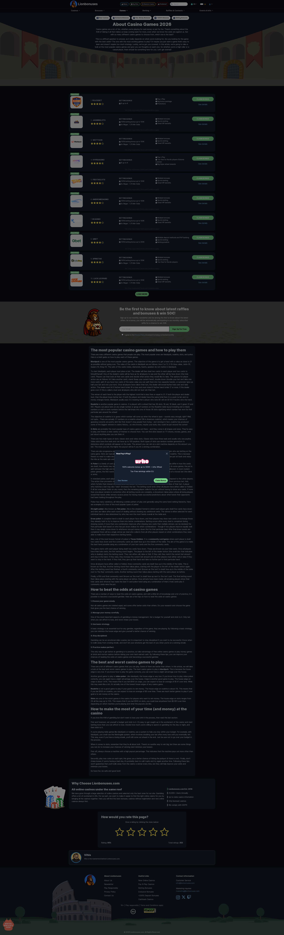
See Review (122, 480)
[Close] (167, 453)
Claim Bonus (160, 480)
